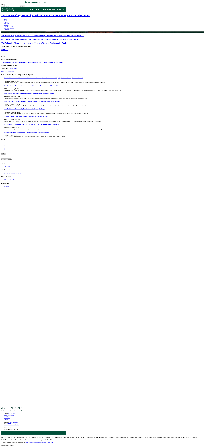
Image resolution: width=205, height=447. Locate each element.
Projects (6, 22)
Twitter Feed (13, 68)
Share (11, 445)
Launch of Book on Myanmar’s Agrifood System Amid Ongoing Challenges (24, 109)
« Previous (3, 159)
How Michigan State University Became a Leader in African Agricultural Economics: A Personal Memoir (32, 85)
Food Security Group (78, 15)
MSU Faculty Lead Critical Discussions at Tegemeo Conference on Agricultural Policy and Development (32, 101)
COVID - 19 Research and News (12, 173)
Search (2, 6)
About (5, 19)
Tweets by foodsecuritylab (7, 71)
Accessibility (7, 418)
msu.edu (9, 423)
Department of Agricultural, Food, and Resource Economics (33, 15)
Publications (7, 23)
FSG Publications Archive (10, 180)
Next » (9, 159)
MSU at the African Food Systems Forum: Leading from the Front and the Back (25, 116)
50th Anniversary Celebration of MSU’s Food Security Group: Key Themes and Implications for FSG (31, 124)
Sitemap (6, 416)
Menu (7, 445)
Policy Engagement (9, 28)
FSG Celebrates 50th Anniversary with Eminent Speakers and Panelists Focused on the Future (32, 62)
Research (6, 25)
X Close (3, 153)
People (5, 20)
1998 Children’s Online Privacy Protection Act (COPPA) (39, 442)
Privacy (6, 419)
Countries (6, 29)
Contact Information (9, 415)
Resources (6, 186)
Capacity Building (8, 26)
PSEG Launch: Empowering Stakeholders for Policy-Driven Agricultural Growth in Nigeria (29, 93)
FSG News (4, 50)
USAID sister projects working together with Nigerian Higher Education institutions (26, 132)
